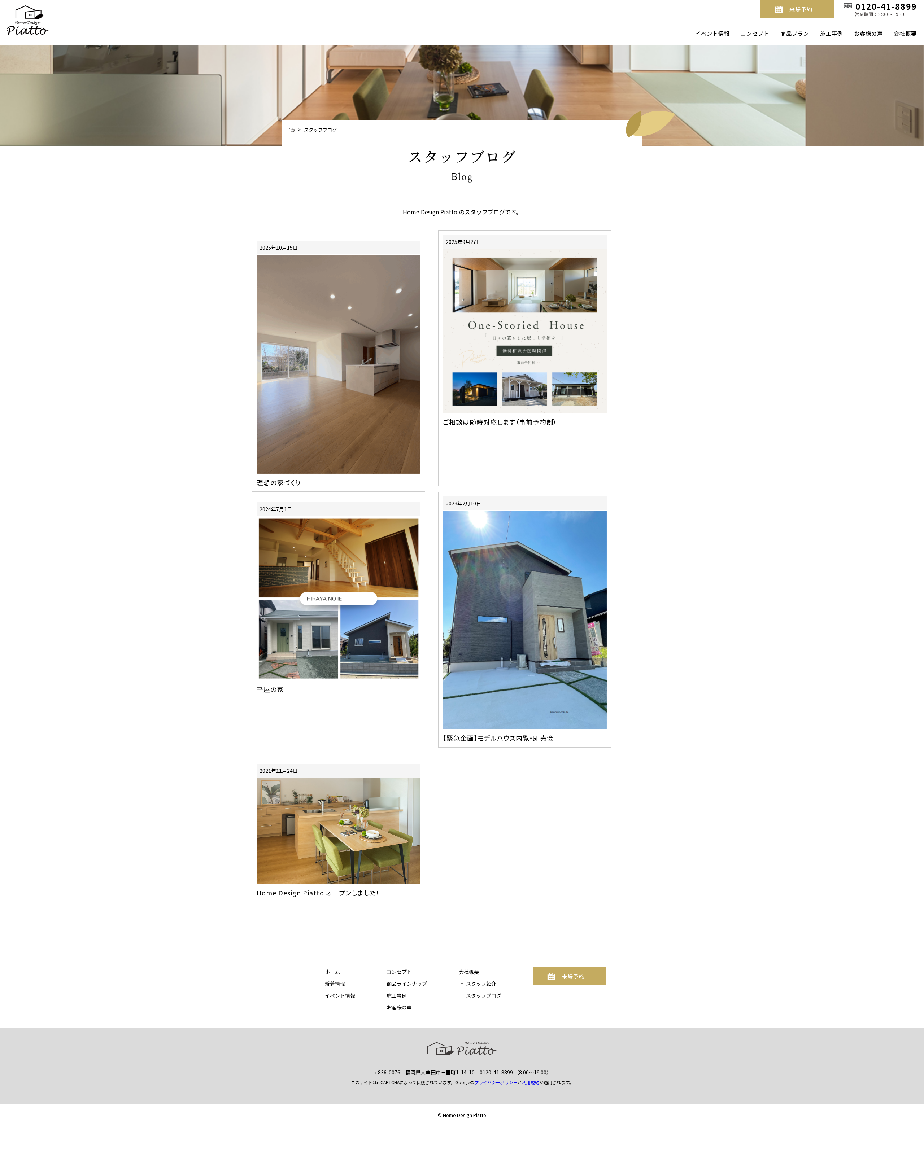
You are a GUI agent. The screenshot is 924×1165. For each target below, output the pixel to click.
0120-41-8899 (496, 1072)
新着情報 (335, 983)
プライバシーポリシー (496, 1082)
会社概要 (905, 33)
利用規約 (530, 1082)
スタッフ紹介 (481, 983)
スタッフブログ (320, 129)
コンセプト (755, 33)
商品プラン (794, 33)
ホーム (332, 971)
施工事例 (831, 33)
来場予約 (800, 9)
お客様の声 (868, 33)
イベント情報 (712, 33)
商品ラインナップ (407, 983)
